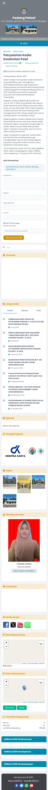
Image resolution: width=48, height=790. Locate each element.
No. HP (6, 213)
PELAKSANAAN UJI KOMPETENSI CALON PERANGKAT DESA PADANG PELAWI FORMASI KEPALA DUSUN (25, 403)
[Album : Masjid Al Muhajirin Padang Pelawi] (9, 501)
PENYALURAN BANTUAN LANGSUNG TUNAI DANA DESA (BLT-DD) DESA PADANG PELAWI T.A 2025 (24, 335)
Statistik (10, 255)
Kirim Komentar (13, 237)
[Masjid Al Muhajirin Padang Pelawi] (24, 29)
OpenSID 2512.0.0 (31, 781)
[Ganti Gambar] (9, 226)
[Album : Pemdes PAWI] (24, 484)
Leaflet (24, 663)
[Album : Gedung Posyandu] (9, 484)
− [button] (6, 646)
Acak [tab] (38, 310)
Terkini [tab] (10, 310)
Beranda (7, 51)
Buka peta (7, 665)
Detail (21, 707)
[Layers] (41, 643)
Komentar (7, 175)
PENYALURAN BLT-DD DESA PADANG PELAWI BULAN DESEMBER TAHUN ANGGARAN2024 (24, 389)
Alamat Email (8, 203)
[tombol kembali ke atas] (43, 785)
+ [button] (6, 642)
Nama (6, 193)
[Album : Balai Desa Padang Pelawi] (38, 484)
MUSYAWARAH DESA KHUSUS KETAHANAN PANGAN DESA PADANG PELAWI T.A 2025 (24, 348)
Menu (25, 43)
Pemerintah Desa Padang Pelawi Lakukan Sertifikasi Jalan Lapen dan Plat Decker (25, 376)
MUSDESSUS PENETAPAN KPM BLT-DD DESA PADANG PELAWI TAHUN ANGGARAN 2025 (25, 362)
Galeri (9, 470)
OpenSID (41, 663)
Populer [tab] (24, 310)
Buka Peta (9, 707)
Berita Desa (18, 51)
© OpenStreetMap (32, 663)
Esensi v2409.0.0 (15, 781)
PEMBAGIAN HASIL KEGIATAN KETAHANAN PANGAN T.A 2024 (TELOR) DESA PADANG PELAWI (26, 321)
